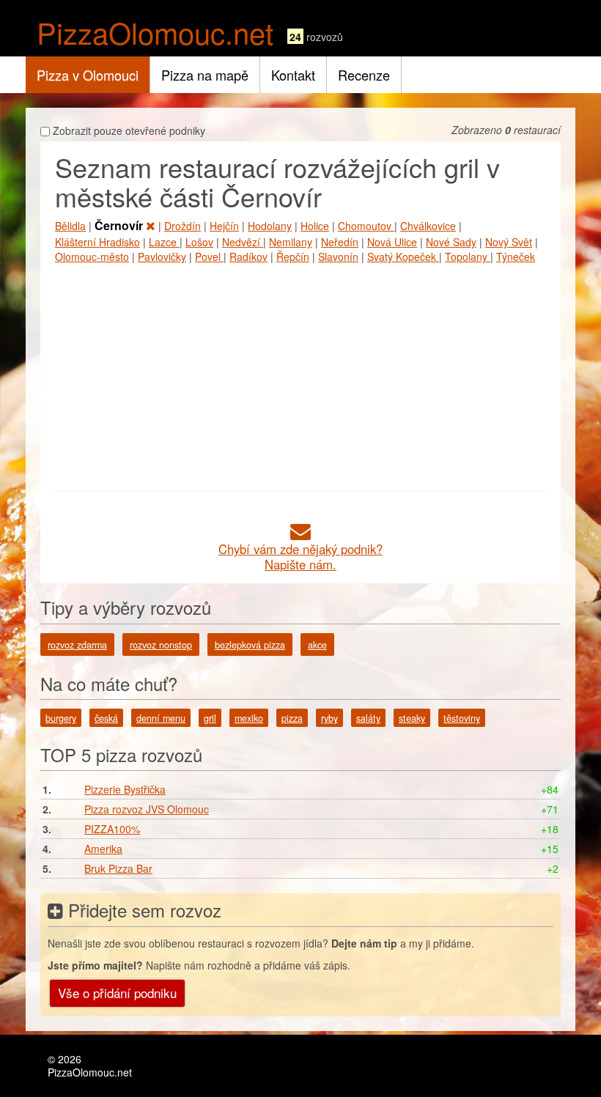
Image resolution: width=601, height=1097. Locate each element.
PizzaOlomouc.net (155, 32)
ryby (329, 718)
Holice (314, 225)
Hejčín (224, 225)
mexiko (249, 718)
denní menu (160, 718)
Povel (209, 256)
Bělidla (70, 225)
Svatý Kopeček (403, 256)
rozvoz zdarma (77, 644)
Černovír (120, 225)
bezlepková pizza (250, 644)
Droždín (182, 225)
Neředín (339, 241)
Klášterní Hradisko (97, 241)
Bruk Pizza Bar (118, 868)
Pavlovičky (162, 256)
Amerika (103, 848)
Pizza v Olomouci (88, 74)
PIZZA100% (112, 828)
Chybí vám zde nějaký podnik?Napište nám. (300, 556)
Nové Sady (451, 241)
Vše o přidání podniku (117, 992)
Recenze (364, 74)
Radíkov (248, 256)
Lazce (164, 241)
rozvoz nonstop (161, 644)
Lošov (199, 241)
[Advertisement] (300, 373)
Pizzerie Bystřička (125, 789)
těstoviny (461, 718)
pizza (292, 718)
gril (210, 718)
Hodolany (270, 225)
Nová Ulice (392, 241)
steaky (412, 718)
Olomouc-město (92, 256)
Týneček (515, 256)
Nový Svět (508, 241)
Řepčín (292, 256)
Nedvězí (242, 241)
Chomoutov (366, 225)
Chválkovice (428, 225)
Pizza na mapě (204, 74)
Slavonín (338, 256)
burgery (60, 718)
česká (106, 718)
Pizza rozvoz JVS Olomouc (146, 809)
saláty (368, 718)
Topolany (467, 256)
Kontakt (293, 74)
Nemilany (290, 241)
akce (317, 644)
